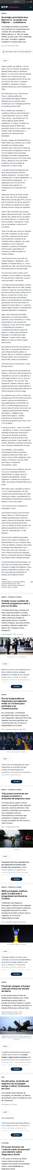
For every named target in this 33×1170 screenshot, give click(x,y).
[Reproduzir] (16, 585)
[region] (16, 585)
